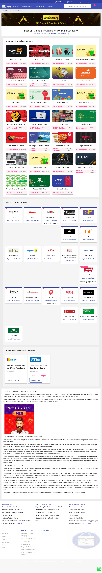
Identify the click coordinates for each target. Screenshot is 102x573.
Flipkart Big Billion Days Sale (10, 507)
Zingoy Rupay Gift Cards (43, 507)
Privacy (4, 539)
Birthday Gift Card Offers (9, 521)
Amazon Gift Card (58, 507)
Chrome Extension (70, 1)
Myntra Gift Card (40, 518)
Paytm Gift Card (40, 512)
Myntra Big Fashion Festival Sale (11, 510)
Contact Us (5, 542)
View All (19, 523)
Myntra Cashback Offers (76, 518)
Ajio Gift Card (52, 512)
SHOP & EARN (35, 380)
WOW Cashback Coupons (77, 512)
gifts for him (45, 396)
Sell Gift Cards (25, 541)
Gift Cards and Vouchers (28, 538)
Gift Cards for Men (17, 11)
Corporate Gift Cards (27, 547)
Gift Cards (16, 6)
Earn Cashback (27, 6)
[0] (94, 7)
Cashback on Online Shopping (27, 535)
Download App (58, 1)
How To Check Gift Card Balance (28, 553)
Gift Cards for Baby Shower (9, 518)
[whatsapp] (99, 569)
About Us (5, 534)
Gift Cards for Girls (25, 521)
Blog (3, 548)
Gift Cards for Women (8, 523)
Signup (90, 3)
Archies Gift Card (40, 510)
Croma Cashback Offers (76, 510)
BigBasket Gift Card (41, 515)
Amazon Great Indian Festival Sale (12, 512)
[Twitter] (42, 534)
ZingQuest (50, 6)
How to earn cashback (43, 3)
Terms (4, 536)
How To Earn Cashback (28, 550)
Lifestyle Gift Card (53, 518)
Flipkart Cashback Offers (76, 523)
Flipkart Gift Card (53, 510)
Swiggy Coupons (93, 521)
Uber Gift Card (54, 515)
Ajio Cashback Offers (75, 515)
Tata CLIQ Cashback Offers (77, 521)
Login (97, 3)
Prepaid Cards (39, 6)
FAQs (3, 545)
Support (82, 3)
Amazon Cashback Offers (77, 507)
